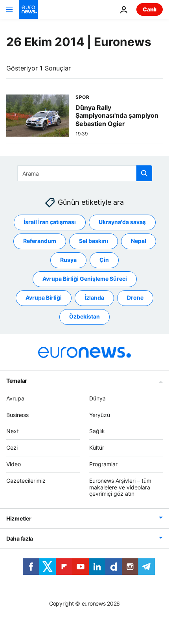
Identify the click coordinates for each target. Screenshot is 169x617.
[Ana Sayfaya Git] (28, 9)
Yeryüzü (99, 414)
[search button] (144, 173)
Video (13, 464)
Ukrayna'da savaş (122, 222)
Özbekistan (84, 316)
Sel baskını (93, 241)
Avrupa (15, 398)
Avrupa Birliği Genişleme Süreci (84, 279)
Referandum (39, 241)
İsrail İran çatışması (50, 222)
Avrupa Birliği (44, 298)
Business (17, 414)
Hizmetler (18, 518)
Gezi (12, 448)
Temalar (16, 380)
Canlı (149, 9)
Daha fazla (19, 538)
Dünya (97, 398)
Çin (104, 260)
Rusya (68, 260)
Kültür (96, 448)
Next (12, 431)
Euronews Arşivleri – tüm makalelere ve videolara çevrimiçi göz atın (120, 487)
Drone (135, 298)
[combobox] (84, 173)
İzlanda (94, 298)
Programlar (103, 464)
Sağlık (97, 431)
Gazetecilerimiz (26, 480)
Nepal (138, 241)
